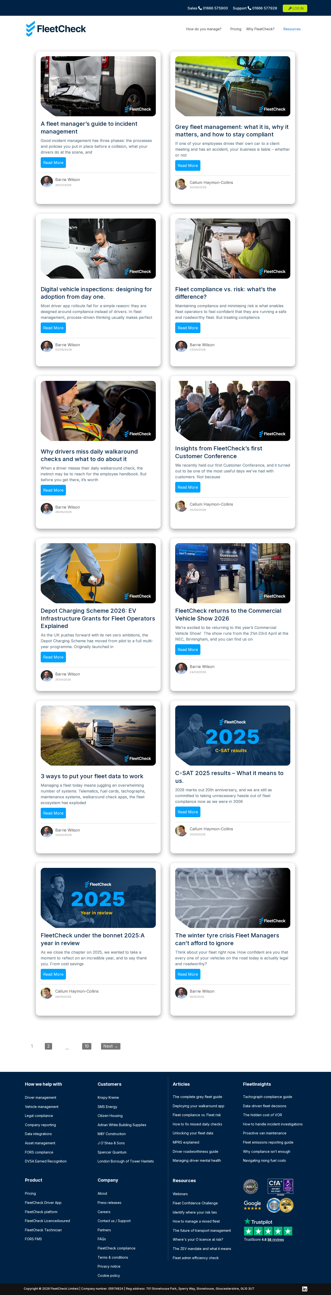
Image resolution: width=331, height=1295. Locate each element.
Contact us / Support (114, 1221)
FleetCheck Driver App (43, 1203)
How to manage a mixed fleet (196, 1221)
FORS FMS (33, 1239)
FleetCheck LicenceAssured (47, 1221)
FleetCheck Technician (43, 1230)
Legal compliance (39, 1116)
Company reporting (40, 1125)
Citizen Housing (110, 1116)
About (102, 1193)
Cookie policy (109, 1275)
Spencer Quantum (112, 1152)
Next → (110, 1046)
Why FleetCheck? (260, 29)
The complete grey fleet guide (197, 1097)
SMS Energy (107, 1107)
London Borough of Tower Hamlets (126, 1161)
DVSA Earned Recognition (46, 1161)
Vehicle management (41, 1107)
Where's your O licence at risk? (198, 1239)
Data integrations (38, 1134)
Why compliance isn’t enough (266, 1151)
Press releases (109, 1203)
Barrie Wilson (67, 179)
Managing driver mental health (197, 1160)
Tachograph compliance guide (267, 1097)
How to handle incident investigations (273, 1124)
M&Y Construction (112, 1134)
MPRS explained (186, 1142)
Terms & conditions (113, 1257)
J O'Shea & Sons (111, 1143)
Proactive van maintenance (264, 1133)
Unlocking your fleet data (193, 1133)
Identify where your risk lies (195, 1212)
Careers (104, 1212)
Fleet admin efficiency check (196, 1258)
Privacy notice (109, 1266)
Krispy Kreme (108, 1097)
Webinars (180, 1194)
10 (87, 1046)
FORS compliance (39, 1152)
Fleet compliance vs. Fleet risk (197, 1115)
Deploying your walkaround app (198, 1106)
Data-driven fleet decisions (264, 1106)
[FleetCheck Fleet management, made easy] (55, 30)
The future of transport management (202, 1230)
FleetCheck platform (41, 1212)
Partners (104, 1230)
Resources (292, 29)
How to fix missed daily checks (197, 1124)
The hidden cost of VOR (262, 1115)
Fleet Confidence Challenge (195, 1203)
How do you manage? (203, 29)
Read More (53, 162)
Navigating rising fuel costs (264, 1160)
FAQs (102, 1239)
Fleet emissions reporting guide (268, 1142)
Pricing (235, 29)
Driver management (40, 1097)
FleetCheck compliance (116, 1248)
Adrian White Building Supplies (122, 1125)
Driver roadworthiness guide (195, 1151)
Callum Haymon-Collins (211, 182)
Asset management (40, 1143)
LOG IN (298, 8)
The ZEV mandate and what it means (202, 1249)
